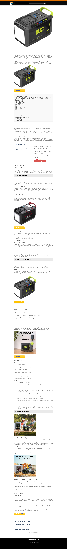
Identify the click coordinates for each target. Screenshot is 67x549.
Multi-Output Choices (19, 101)
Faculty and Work (19, 108)
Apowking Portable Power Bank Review (22, 529)
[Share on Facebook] (30, 532)
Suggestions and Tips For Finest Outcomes (22, 117)
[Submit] (44, 3)
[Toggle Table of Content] (51, 95)
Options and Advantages (19, 99)
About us (33, 543)
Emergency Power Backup (20, 106)
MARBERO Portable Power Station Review (22, 521)
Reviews (15, 48)
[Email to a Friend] (33, 532)
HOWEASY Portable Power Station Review (22, 524)
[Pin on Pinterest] (35, 532)
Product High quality (18, 104)
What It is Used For (18, 105)
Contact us (33, 544)
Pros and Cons (17, 112)
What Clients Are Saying (19, 115)
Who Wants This (17, 111)
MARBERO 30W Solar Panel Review (21, 522)
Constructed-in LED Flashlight (20, 102)
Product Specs (17, 110)
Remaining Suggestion (20, 120)
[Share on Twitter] (32, 532)
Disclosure (33, 547)
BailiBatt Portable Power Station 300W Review (23, 527)
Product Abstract (19, 119)
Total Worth (17, 116)
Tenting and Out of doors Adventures (22, 107)
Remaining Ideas (18, 118)
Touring (17, 109)
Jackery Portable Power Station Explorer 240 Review (24, 526)
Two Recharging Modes (20, 103)
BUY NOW (40, 161)
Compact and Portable (19, 100)
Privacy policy (33, 546)
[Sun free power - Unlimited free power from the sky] (12, 3)
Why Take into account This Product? (21, 96)
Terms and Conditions (33, 545)
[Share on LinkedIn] (37, 532)
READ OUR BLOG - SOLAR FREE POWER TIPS (33, 539)
